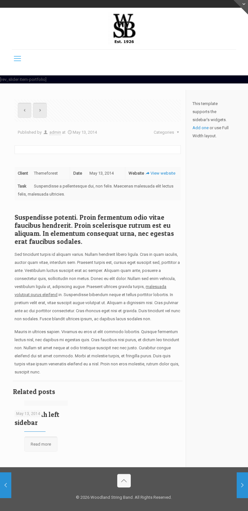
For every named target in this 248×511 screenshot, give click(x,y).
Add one (200, 127)
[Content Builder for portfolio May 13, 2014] (5, 485)
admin (55, 132)
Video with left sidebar (37, 418)
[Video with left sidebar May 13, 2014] (242, 485)
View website (162, 173)
